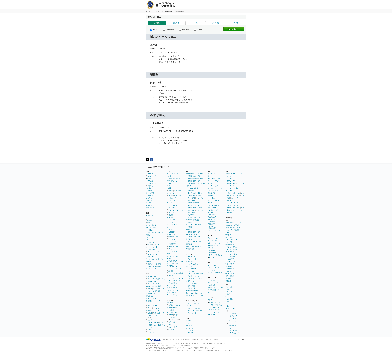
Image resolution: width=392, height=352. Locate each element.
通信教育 (189, 239)
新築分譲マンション (152, 310)
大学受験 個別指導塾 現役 (194, 178)
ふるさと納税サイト (173, 205)
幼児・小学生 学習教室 (193, 246)
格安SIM (229, 176)
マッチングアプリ (213, 292)
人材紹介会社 (212, 223)
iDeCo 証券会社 (151, 227)
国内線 (170, 315)
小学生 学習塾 (234, 23)
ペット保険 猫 (229, 242)
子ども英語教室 (191, 256)
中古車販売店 (171, 234)
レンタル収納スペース (175, 210)
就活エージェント (213, 174)
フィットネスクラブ (192, 303)
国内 (169, 322)
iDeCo (227, 296)
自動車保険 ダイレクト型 (233, 222)
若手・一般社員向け (215, 255)
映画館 (210, 300)
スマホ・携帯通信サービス (234, 174)
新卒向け (212, 257)
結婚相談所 (211, 285)
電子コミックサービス (174, 268)
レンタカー (170, 222)
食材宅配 (170, 188)
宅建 (189, 271)
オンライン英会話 (192, 264)
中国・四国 (161, 325)
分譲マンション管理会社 (154, 286)
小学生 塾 (189, 229)
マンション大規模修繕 (153, 291)
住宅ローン (149, 237)
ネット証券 (149, 215)
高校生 (190, 241)
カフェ (169, 258)
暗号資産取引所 (151, 261)
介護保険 (228, 271)
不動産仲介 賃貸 (151, 293)
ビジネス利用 (172, 327)
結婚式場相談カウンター (215, 287)
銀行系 (149, 244)
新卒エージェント (213, 220)
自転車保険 (149, 188)
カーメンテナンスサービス (175, 256)
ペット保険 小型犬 (231, 239)
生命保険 (149, 198)
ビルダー (150, 320)
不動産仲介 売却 (151, 276)
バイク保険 (149, 181)
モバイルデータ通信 (231, 188)
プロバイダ (229, 190)
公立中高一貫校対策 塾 (193, 224)
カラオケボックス (213, 312)
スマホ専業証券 (151, 225)
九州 (163, 288)
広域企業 (230, 200)
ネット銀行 (149, 230)
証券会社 (150, 220)
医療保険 (149, 200)
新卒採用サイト (213, 216)
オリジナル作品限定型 (175, 273)
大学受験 (157, 23)
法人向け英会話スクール (194, 293)
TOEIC (190, 273)
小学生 (201, 241)
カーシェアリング (172, 220)
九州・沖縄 (191, 200)
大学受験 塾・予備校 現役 (194, 174)
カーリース (170, 227)
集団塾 (155, 29)
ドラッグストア (191, 323)
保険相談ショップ (151, 207)
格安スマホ (230, 178)
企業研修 (210, 248)
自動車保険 (149, 174)
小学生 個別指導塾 (192, 234)
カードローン (150, 242)
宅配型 (170, 215)
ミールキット (171, 193)
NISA (147, 218)
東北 (150, 322)
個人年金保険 (229, 276)
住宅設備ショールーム (153, 301)
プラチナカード (234, 321)
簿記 (193, 271)
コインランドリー (172, 186)
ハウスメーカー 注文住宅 (153, 315)
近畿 (158, 288)
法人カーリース (213, 238)
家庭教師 (189, 244)
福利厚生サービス (172, 290)
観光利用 (171, 329)
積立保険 (228, 281)
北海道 (190, 193)
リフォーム (149, 303)
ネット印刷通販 (213, 240)
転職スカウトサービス (215, 188)
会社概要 (165, 339)
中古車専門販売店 (174, 237)
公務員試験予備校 (192, 290)
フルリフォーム (152, 305)
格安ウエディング (213, 282)
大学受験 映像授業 (192, 188)
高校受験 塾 (190, 190)
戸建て (158, 279)
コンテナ (171, 212)
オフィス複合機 (172, 288)
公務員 (190, 278)
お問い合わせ (196, 339)
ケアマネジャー (200, 276)
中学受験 (195, 23)
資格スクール (190, 281)
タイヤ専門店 (190, 333)
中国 (242, 195)
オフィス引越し (172, 283)
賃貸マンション (151, 298)
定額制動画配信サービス (175, 261)
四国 (228, 198)
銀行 (148, 222)
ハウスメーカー (152, 330)
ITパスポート (197, 278)
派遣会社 (210, 203)
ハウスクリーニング (173, 183)
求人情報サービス (213, 210)
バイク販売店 (171, 244)
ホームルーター (230, 186)
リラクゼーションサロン (194, 308)
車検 (168, 254)
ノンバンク (156, 244)
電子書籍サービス (172, 266)
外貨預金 (149, 235)
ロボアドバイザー (151, 269)
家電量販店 (189, 320)
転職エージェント (213, 190)
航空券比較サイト (172, 307)
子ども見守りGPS (173, 295)
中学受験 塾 (190, 215)
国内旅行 (171, 305)
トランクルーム (172, 207)
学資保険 (149, 205)
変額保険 (228, 278)
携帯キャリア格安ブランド (235, 183)
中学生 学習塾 (214, 23)
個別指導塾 (170, 29)
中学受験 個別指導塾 (192, 220)
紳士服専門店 (190, 325)
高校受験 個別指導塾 (192, 203)
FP (188, 269)
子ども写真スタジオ (173, 263)
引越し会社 (170, 217)
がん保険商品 (229, 259)
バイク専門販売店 (174, 246)
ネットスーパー (172, 198)
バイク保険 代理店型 (232, 230)
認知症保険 (229, 266)
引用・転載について (206, 339)
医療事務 (194, 269)
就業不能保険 (229, 264)
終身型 (229, 247)
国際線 (176, 315)
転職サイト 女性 (213, 186)
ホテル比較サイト (172, 310)
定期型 (235, 247)
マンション (151, 279)
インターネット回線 (231, 203)
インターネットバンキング (154, 232)
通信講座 (189, 266)
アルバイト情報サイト (215, 181)
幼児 (189, 259)
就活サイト (211, 176)
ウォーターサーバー (173, 174)
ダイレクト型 (151, 176)
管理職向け (212, 252)
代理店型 (150, 178)
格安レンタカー (172, 224)
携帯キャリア (231, 181)
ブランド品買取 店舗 (173, 280)
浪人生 (199, 29)
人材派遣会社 (212, 227)
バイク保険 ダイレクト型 (233, 227)
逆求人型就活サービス (215, 178)
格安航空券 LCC (172, 312)
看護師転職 (211, 193)
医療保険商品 (229, 244)
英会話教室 (189, 261)
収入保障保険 (231, 256)
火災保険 (149, 190)
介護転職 (210, 195)
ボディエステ (212, 270)
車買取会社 (170, 229)
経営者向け (212, 250)
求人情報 (216, 339)
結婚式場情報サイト (214, 290)
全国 (219, 310)
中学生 (195, 241)
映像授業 (185, 29)
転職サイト (211, 183)
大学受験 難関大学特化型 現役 (196, 183)
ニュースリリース (174, 339)
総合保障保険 (229, 273)
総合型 (170, 271)
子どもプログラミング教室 (194, 295)
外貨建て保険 (229, 269)
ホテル (169, 324)
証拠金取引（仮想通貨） (155, 266)
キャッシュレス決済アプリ (154, 259)
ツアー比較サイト (172, 317)
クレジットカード (151, 247)
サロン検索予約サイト (215, 272)
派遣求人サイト (213, 207)
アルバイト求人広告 (214, 230)
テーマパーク (212, 314)
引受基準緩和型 (232, 249)
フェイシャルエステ (214, 267)
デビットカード (151, 256)
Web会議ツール (213, 245)
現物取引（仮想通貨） (154, 264)
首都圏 (149, 288)
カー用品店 (189, 330)
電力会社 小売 (171, 292)
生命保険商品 (229, 252)
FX (147, 239)
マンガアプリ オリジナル (175, 278)
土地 (163, 279)
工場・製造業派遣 (213, 205)
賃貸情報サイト (151, 296)
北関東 (156, 322)
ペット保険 (149, 195)
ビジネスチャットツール (215, 243)
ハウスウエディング (214, 280)
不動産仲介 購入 (151, 281)
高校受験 (176, 23)
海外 (174, 322)
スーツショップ (191, 328)
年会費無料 (151, 249)
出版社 (170, 275)
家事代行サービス (172, 181)
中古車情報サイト (172, 232)
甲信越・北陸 (197, 195)
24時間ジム (190, 305)
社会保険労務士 (198, 273)
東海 (154, 288)
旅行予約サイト (172, 303)
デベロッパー (151, 332)
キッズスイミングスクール (194, 310)
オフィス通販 (171, 285)
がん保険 (149, 203)
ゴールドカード (152, 254)
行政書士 (190, 276)
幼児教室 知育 (190, 249)
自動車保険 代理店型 (232, 225)
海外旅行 (178, 305)
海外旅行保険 (150, 193)
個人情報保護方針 (186, 339)
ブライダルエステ (213, 265)
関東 (220, 302)
